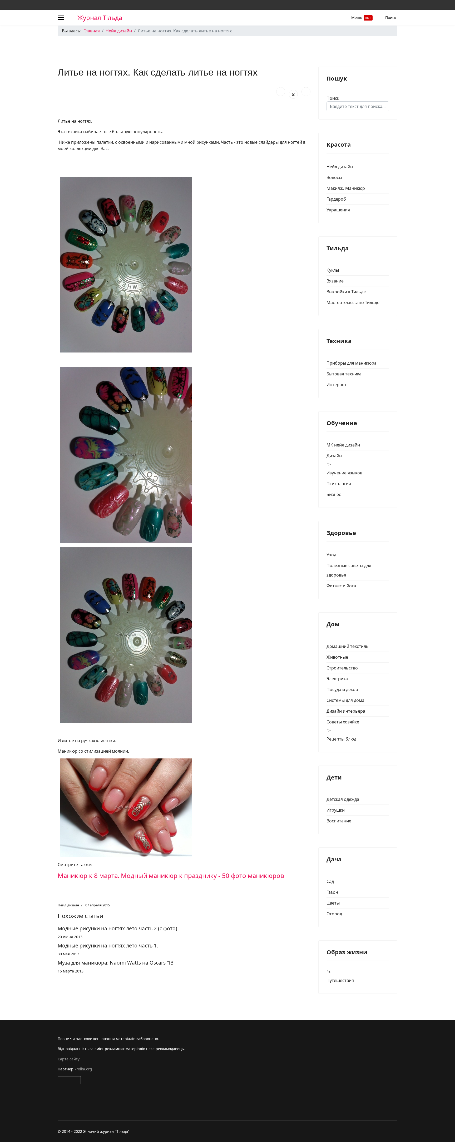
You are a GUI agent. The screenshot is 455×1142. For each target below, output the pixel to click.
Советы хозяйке (343, 722)
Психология (339, 483)
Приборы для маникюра (352, 363)
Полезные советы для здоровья (349, 570)
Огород (334, 914)
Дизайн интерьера (346, 711)
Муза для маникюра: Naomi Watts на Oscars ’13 (116, 962)
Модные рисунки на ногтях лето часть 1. (108, 945)
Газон (332, 892)
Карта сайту (69, 1058)
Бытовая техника (344, 374)
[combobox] (358, 106)
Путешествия (340, 980)
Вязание (335, 281)
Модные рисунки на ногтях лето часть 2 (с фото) (117, 928)
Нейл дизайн (68, 905)
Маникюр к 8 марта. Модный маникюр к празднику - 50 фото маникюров (171, 875)
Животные (337, 657)
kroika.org (84, 1068)
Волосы (334, 177)
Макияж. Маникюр (346, 188)
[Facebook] (280, 91)
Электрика (337, 679)
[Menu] (61, 18)
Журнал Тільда (99, 17)
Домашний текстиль (348, 646)
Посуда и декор (342, 689)
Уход (331, 555)
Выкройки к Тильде (346, 292)
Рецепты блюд (341, 739)
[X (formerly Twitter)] (293, 94)
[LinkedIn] (305, 91)
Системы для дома (345, 700)
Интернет (337, 385)
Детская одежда (343, 799)
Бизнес (334, 494)
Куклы (333, 270)
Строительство (342, 668)
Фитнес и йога (341, 586)
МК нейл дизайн (343, 445)
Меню (361, 17)
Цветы (333, 903)
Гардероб (336, 199)
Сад (330, 881)
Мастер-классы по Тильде (353, 302)
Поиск (390, 17)
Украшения (338, 210)
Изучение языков (344, 473)
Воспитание (339, 821)
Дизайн (334, 456)
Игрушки (336, 810)
